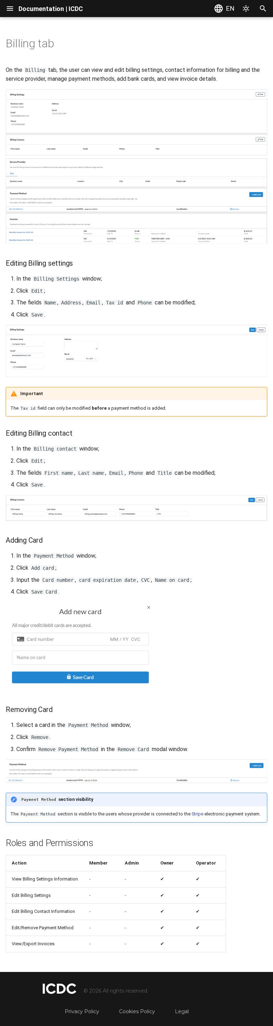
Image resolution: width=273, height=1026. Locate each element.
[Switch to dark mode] (246, 8)
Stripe (197, 814)
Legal (182, 1011)
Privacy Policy (82, 1011)
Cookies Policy (137, 1011)
